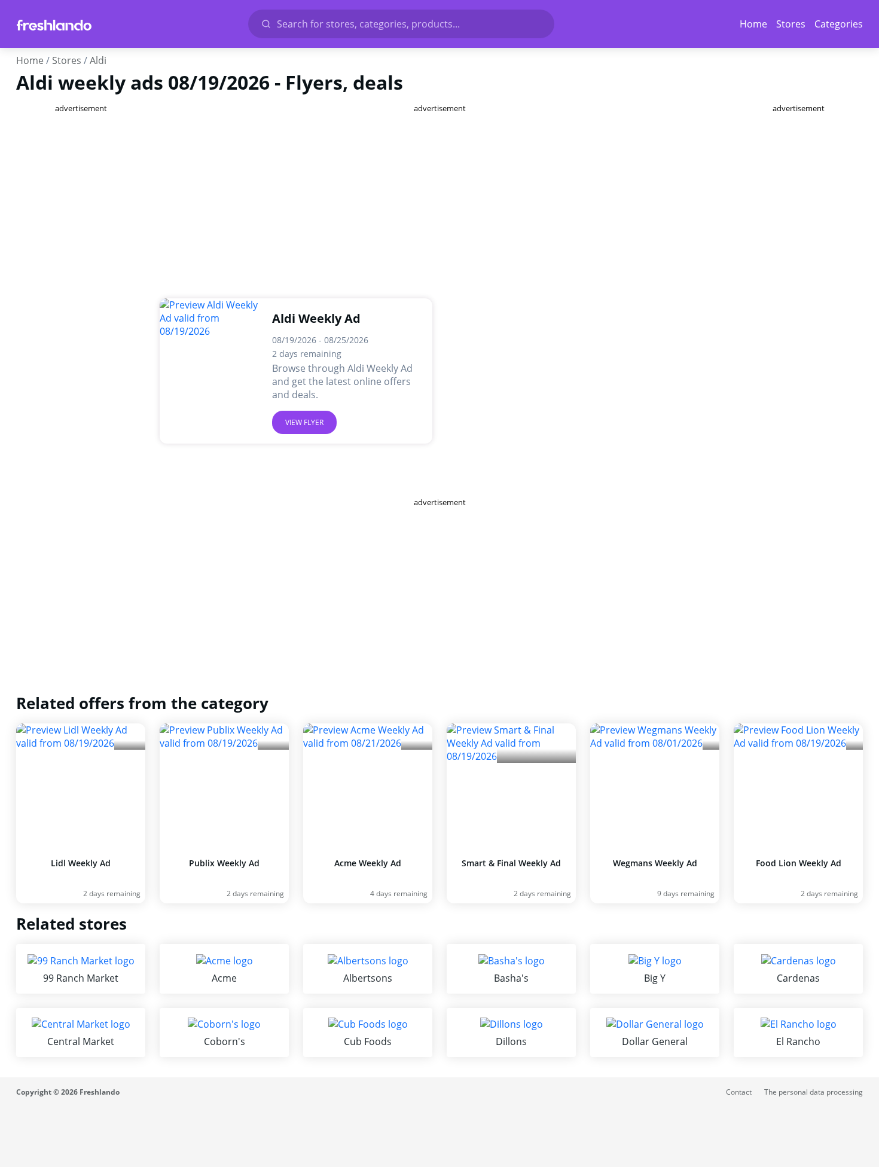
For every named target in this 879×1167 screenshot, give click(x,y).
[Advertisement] (81, 293)
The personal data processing (813, 1092)
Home (753, 23)
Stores (790, 23)
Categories (838, 23)
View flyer (304, 422)
